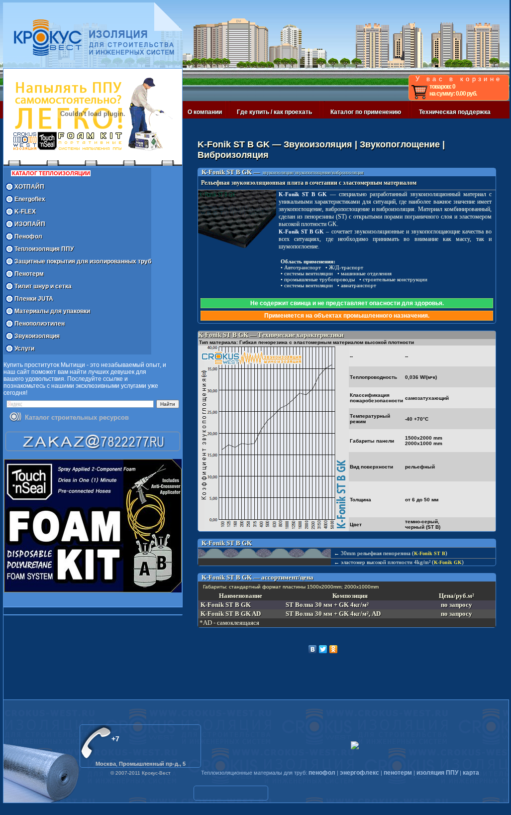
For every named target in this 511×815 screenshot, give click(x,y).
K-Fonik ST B (429, 553)
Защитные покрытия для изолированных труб (82, 261)
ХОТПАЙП (29, 186)
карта (471, 772)
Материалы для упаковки (52, 311)
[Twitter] (323, 649)
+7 (115, 739)
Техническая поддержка (455, 112)
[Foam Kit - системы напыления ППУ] (93, 525)
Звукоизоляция (37, 336)
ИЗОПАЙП (29, 224)
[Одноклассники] (333, 649)
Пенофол (28, 236)
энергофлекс (359, 772)
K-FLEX (25, 211)
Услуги (24, 348)
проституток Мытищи (54, 364)
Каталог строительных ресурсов (77, 417)
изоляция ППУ (437, 772)
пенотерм (398, 772)
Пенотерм (29, 273)
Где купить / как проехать (274, 112)
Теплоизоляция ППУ (44, 248)
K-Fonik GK (448, 562)
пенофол (321, 772)
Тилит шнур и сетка (43, 286)
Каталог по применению (365, 112)
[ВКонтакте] (312, 649)
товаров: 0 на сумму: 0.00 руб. (453, 90)
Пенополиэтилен (39, 323)
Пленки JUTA (33, 298)
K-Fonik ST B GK (303, 194)
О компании (205, 112)
